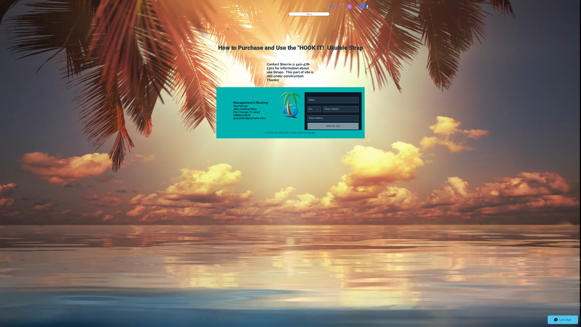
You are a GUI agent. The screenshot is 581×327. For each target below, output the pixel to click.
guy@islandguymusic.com (249, 118)
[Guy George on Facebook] (367, 6)
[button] (362, 5)
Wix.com (311, 133)
